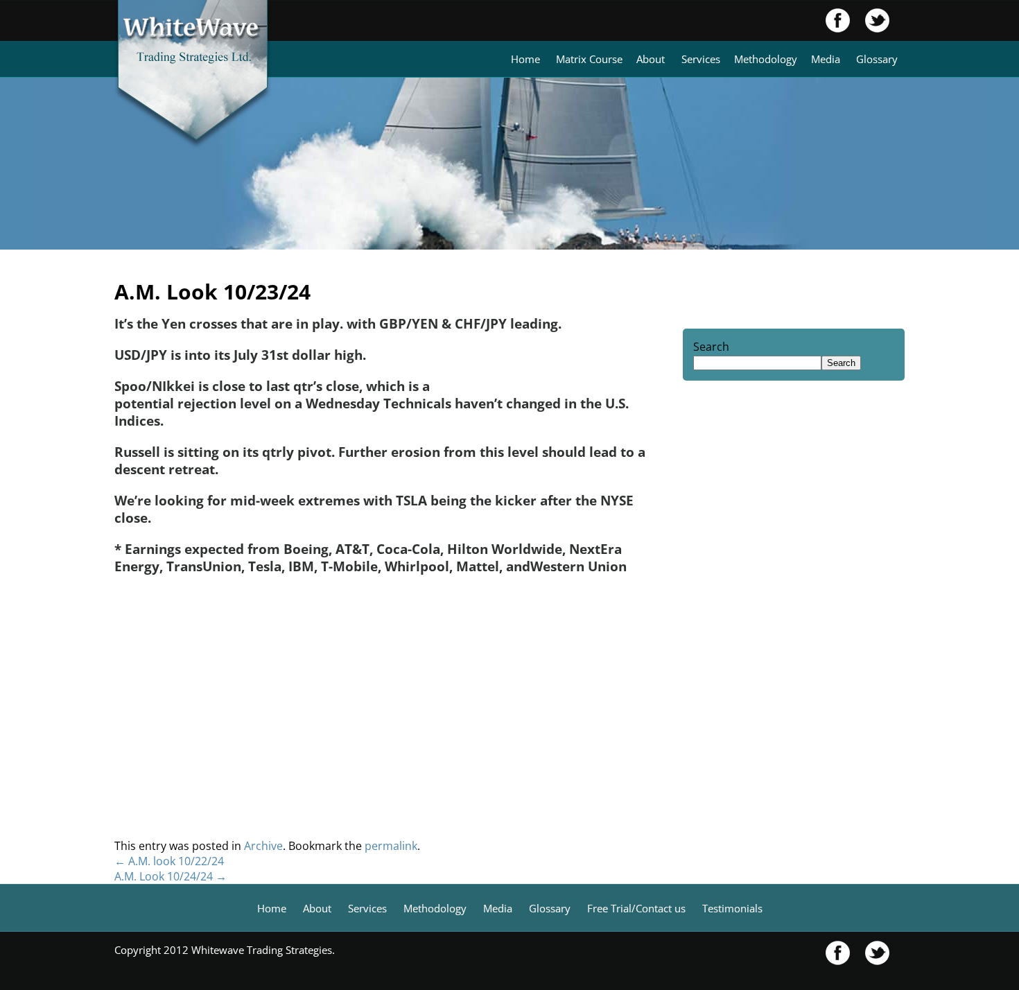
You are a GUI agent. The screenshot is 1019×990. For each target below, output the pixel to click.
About (650, 59)
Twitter (870, 20)
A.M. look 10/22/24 (169, 861)
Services (700, 59)
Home (525, 59)
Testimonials (732, 908)
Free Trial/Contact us (636, 908)
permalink (391, 845)
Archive (263, 845)
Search (711, 346)
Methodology (765, 59)
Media (825, 59)
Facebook (838, 20)
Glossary (877, 59)
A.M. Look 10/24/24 (170, 876)
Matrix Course (589, 59)
